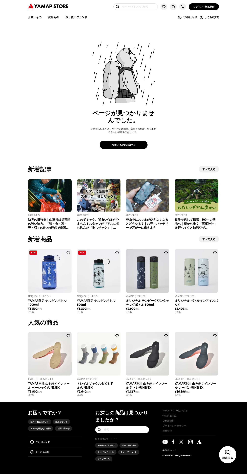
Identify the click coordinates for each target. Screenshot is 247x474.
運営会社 (167, 430)
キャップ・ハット (129, 452)
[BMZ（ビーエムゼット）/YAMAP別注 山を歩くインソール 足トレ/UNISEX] (147, 354)
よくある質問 (212, 17)
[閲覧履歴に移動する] (173, 6)
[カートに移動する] (182, 6)
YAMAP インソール (106, 445)
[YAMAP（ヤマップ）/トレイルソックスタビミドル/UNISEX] (98, 354)
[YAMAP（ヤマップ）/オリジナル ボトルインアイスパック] (196, 271)
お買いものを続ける (123, 145)
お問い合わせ (63, 428)
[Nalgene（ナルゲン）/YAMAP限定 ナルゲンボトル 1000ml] (50, 271)
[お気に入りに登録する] (68, 253)
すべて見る (209, 169)
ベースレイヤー (129, 445)
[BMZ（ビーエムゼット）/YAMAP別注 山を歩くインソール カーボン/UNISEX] (196, 354)
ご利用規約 (168, 420)
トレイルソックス (106, 452)
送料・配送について (40, 421)
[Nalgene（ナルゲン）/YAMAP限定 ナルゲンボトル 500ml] (98, 271)
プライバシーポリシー (174, 425)
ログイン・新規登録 (203, 6)
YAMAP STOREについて (175, 410)
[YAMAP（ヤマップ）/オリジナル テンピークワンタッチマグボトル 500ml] (147, 271)
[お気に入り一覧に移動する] (163, 6)
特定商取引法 (169, 415)
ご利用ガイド (190, 17)
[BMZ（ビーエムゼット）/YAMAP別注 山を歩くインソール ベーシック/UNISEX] (50, 354)
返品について (61, 421)
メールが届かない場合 (41, 428)
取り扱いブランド (76, 17)
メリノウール (104, 458)
